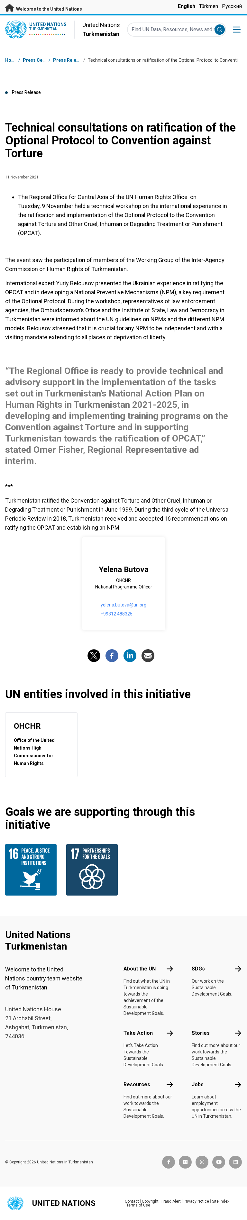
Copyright (150, 1201)
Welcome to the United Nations (48, 9)
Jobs (198, 1084)
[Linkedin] (130, 655)
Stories (201, 1033)
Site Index (220, 1201)
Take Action (138, 1033)
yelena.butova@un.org (123, 604)
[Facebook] (111, 655)
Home (11, 60)
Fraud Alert (171, 1201)
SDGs (198, 969)
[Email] (148, 655)
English (186, 6)
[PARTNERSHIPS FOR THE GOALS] (93, 870)
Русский (232, 6)
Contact (132, 1201)
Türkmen (208, 6)
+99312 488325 (117, 613)
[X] (93, 655)
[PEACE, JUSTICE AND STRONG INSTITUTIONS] (32, 870)
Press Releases (70, 60)
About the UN (140, 969)
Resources (137, 1084)
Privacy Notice (196, 1201)
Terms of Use (138, 1205)
